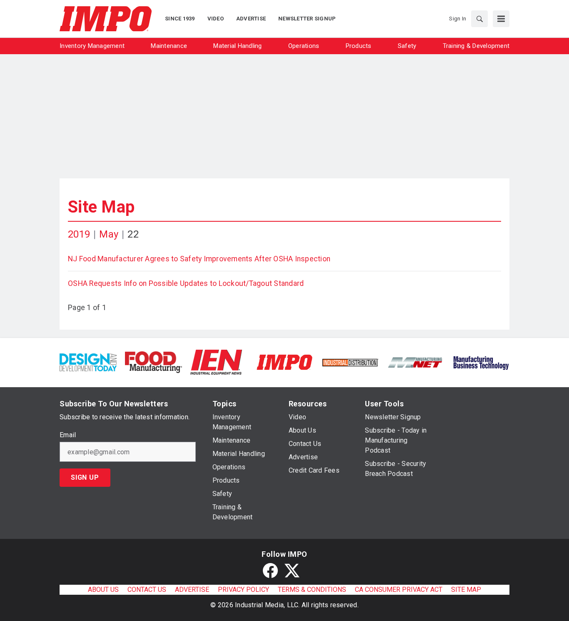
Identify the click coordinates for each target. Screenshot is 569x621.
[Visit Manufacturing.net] (415, 362)
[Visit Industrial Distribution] (350, 362)
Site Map (101, 207)
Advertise (192, 589)
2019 (79, 234)
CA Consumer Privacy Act (398, 589)
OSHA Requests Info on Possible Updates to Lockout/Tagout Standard (186, 283)
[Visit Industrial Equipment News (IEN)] (216, 362)
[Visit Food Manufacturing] (153, 362)
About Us (103, 589)
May (108, 234)
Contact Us (146, 589)
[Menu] (501, 18)
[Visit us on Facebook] (270, 570)
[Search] (479, 18)
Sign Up (85, 477)
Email (68, 435)
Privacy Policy (243, 589)
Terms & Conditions (312, 589)
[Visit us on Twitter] (291, 570)
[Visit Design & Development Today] (88, 362)
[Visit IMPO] (284, 362)
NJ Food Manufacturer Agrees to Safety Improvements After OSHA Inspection (199, 259)
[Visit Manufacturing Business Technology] (480, 362)
